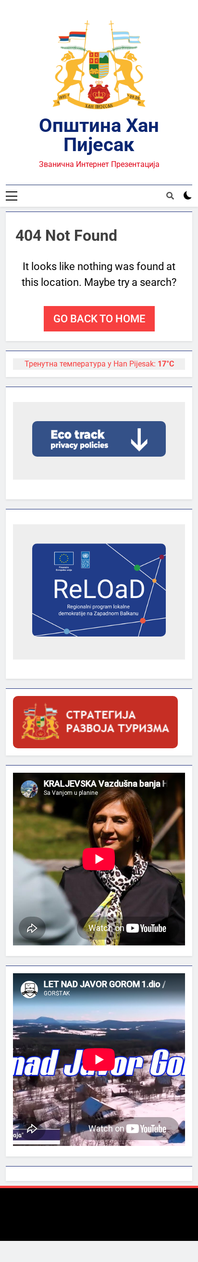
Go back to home (99, 319)
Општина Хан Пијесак (99, 135)
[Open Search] (170, 196)
